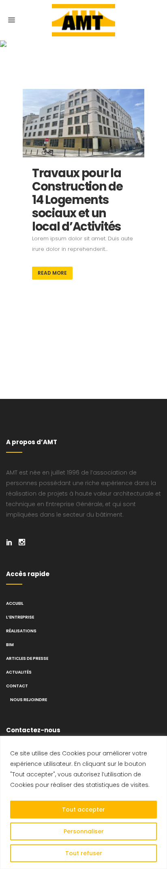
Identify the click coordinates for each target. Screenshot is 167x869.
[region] (83, 802)
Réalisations (21, 631)
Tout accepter (83, 809)
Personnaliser (84, 831)
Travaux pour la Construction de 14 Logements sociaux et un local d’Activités (77, 200)
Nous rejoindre (28, 700)
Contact (17, 686)
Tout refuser (83, 853)
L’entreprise (20, 617)
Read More (52, 272)
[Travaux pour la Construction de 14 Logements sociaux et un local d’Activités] (83, 123)
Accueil (15, 603)
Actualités (19, 672)
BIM (10, 645)
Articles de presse (27, 658)
